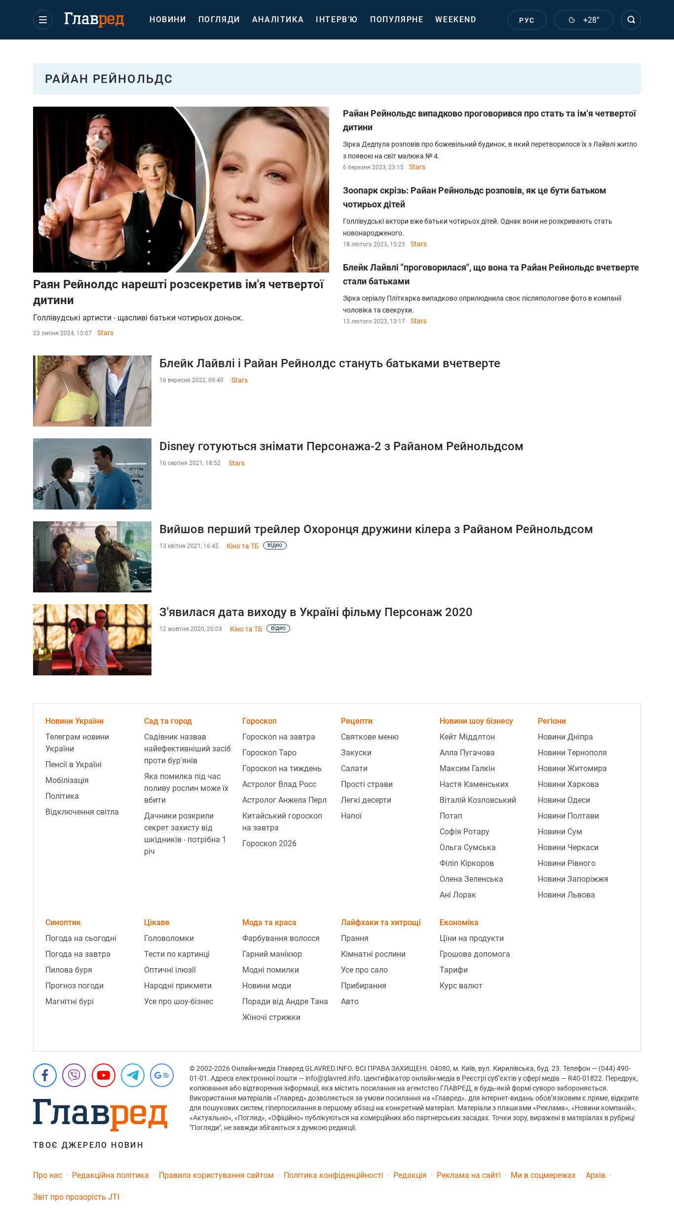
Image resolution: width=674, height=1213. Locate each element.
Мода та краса (269, 922)
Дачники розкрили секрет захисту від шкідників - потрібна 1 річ (185, 833)
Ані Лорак (458, 895)
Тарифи (454, 970)
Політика (62, 796)
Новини (168, 19)
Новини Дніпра (565, 737)
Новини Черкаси (568, 847)
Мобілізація (67, 780)
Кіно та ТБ (242, 546)
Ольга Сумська (468, 847)
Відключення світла (82, 812)
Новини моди (266, 985)
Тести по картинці (177, 954)
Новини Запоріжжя (573, 879)
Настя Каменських (474, 784)
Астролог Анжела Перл (284, 800)
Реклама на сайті (469, 1175)
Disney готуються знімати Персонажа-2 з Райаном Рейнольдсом (341, 446)
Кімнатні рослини (373, 954)
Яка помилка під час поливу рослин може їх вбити (186, 788)
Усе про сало (364, 970)
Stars (105, 333)
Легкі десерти (366, 800)
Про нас (47, 1175)
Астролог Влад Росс (279, 784)
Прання (355, 938)
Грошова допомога (475, 954)
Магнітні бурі (69, 1001)
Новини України (74, 721)
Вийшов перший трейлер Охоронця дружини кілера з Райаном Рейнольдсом (376, 529)
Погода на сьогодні (80, 938)
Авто (350, 1001)
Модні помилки (270, 970)
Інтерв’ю (337, 19)
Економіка (459, 922)
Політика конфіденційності (333, 1175)
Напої (351, 816)
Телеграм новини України (77, 742)
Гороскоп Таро (269, 752)
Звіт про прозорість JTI (76, 1197)
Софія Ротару (464, 831)
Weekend (455, 19)
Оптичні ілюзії (170, 970)
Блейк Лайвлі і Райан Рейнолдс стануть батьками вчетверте (329, 363)
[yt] (103, 1075)
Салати (354, 768)
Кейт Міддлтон (467, 737)
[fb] (45, 1075)
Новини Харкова (568, 784)
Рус (526, 20)
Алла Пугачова (467, 752)
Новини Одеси (564, 800)
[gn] (162, 1075)
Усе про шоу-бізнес (178, 1001)
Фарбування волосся (281, 938)
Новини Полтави (568, 816)
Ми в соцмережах (543, 1175)
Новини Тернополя (572, 752)
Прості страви (367, 784)
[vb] (74, 1075)
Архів (595, 1175)
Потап (451, 816)
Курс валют (461, 985)
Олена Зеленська (471, 879)
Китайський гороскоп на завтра (282, 821)
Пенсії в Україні (73, 764)
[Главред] (94, 20)
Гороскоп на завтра (278, 737)
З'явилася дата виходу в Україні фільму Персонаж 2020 (316, 612)
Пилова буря (68, 970)
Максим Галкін (467, 768)
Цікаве (157, 922)
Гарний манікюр (272, 954)
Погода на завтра (78, 954)
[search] (631, 20)
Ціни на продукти (472, 938)
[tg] (133, 1075)
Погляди (219, 19)
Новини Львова (566, 895)
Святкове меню (370, 737)
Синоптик (63, 922)
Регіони (552, 721)
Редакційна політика (110, 1175)
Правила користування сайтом (216, 1175)
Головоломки (169, 938)
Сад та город (168, 721)
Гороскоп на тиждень (282, 768)
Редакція (410, 1175)
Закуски (356, 752)
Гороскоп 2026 (269, 843)
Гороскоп (259, 721)
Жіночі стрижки (271, 1017)
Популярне (396, 19)
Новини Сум (560, 831)
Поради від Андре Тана (285, 1001)
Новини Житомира (572, 768)
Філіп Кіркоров (467, 863)
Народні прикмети (178, 985)
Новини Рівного (567, 863)
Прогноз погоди (74, 985)
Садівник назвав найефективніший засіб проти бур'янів (187, 748)
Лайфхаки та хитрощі (381, 922)
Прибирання (363, 985)
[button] (43, 19)
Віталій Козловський (478, 800)
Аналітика (278, 19)
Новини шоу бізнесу (476, 721)
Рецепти (357, 721)
